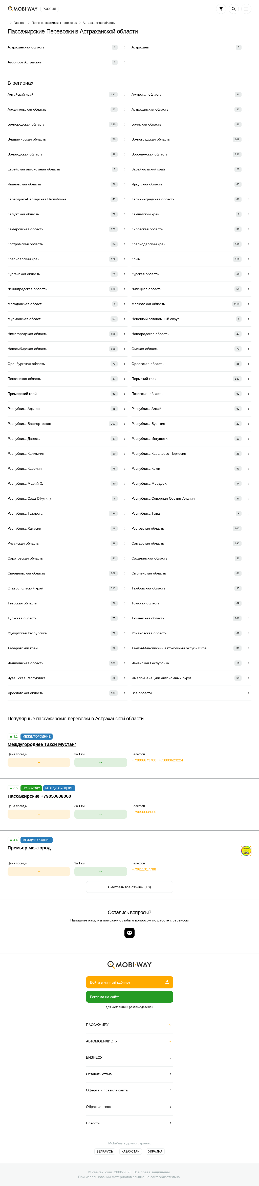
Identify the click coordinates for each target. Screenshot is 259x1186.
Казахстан (131, 1151)
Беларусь (105, 1151)
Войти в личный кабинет (110, 982)
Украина (155, 1151)
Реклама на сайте (105, 997)
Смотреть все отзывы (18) (129, 887)
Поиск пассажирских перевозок (54, 23)
